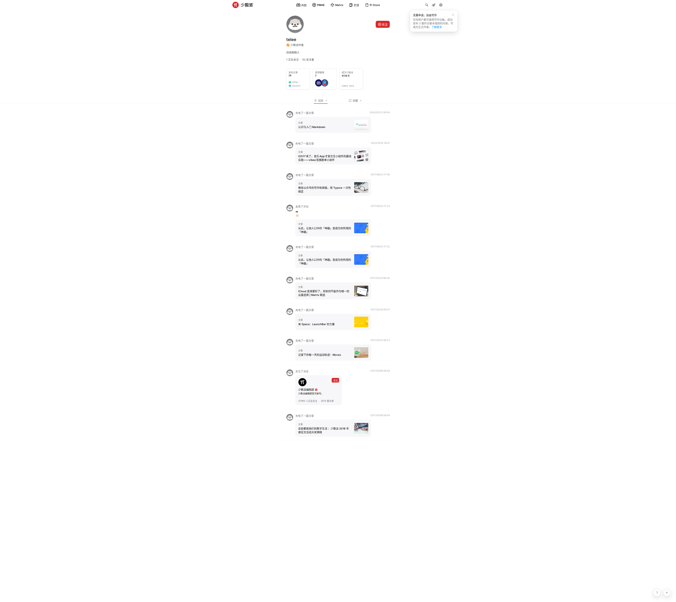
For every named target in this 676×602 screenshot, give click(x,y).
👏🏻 (297, 215)
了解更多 (436, 27)
